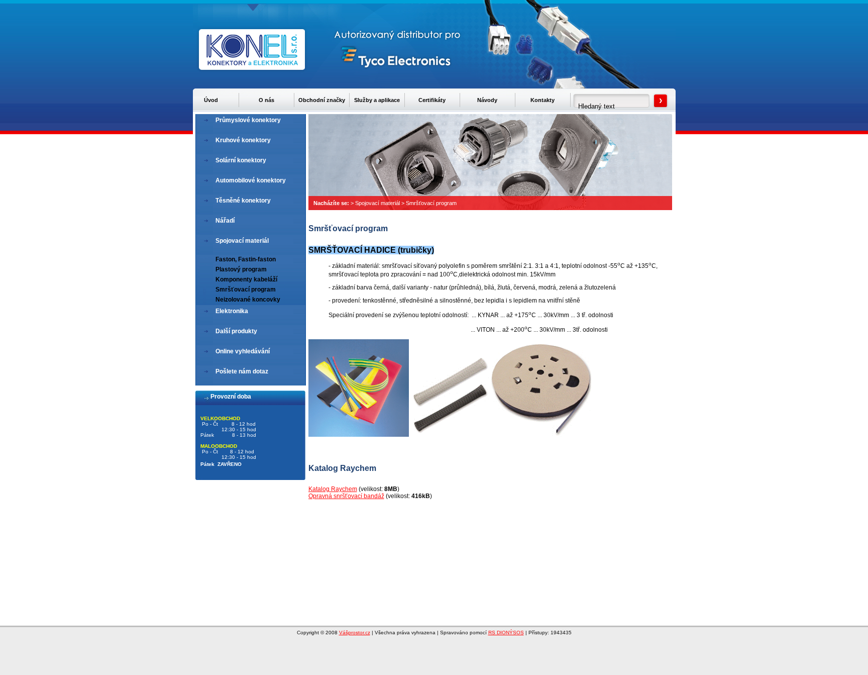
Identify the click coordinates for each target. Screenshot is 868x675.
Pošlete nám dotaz (241, 371)
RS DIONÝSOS (506, 632)
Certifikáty (432, 100)
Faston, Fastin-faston (245, 259)
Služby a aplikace (377, 100)
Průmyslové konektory (248, 120)
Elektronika (231, 311)
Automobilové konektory (250, 180)
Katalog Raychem (332, 489)
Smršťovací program (431, 203)
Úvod (211, 100)
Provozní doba (230, 396)
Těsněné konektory (243, 200)
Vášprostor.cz (354, 632)
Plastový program (241, 269)
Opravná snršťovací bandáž (346, 496)
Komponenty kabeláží (246, 279)
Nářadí (225, 220)
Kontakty (542, 100)
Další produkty (236, 331)
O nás (266, 100)
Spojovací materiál (377, 203)
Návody (487, 100)
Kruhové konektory (243, 140)
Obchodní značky (321, 100)
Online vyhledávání (242, 351)
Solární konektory (240, 160)
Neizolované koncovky (247, 299)
